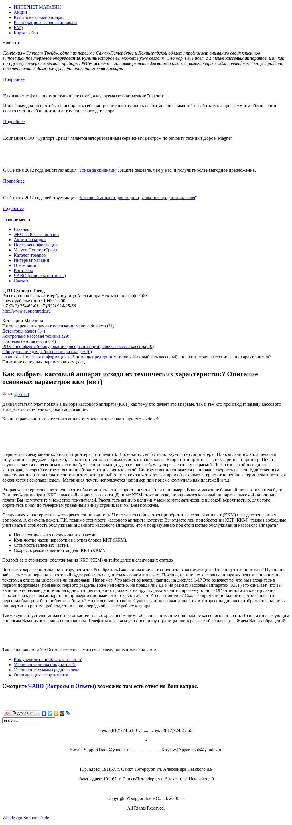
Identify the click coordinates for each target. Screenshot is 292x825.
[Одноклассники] (56, 713)
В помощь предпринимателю (99, 356)
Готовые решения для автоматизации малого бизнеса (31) (58, 325)
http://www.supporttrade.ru (26, 311)
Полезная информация (44, 356)
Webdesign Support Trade (25, 817)
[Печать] (10, 394)
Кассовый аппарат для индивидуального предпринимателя (137, 197)
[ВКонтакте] (44, 713)
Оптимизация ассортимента (41, 674)
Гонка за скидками (98, 170)
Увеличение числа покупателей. (45, 664)
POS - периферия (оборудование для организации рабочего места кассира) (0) (78, 346)
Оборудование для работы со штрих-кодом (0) (47, 351)
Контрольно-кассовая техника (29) (35, 336)
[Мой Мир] (62, 713)
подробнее (13, 208)
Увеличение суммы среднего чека (46, 669)
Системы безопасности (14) (29, 341)
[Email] (21, 394)
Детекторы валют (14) (23, 331)
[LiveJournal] (68, 713)
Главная (10, 356)
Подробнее (14, 79)
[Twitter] (50, 713)
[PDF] (4, 394)
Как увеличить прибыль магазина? (48, 659)
